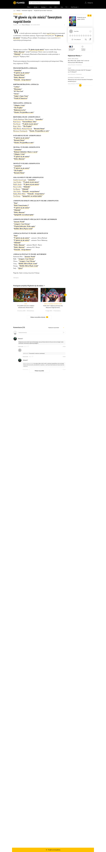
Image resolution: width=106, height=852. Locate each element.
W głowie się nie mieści (36, 49)
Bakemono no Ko (19, 110)
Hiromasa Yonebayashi (20, 131)
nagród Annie (51, 33)
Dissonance (17, 89)
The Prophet (18, 107)
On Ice (16, 94)
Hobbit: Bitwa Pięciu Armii (23, 228)
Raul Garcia (17, 122)
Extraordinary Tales (29, 121)
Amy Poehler (17, 182)
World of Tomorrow (20, 98)
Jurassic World (19, 221)
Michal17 (20, 338)
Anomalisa (17, 70)
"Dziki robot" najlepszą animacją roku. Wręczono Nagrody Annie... (53, 306)
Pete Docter (16, 124)
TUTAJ (26, 63)
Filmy (69, 58)
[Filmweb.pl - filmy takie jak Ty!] (18, 2)
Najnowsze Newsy (74, 56)
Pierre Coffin (17, 187)
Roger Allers (17, 126)
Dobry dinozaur (19, 52)
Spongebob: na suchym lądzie (32, 196)
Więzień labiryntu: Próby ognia (24, 226)
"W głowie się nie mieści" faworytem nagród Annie (43, 10)
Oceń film (76, 31)
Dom (15, 203)
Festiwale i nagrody (27, 10)
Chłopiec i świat (19, 105)
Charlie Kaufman (18, 119)
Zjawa (20, 268)
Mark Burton (17, 128)
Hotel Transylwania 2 (21, 205)
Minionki (17, 54)
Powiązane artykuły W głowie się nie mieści (28, 286)
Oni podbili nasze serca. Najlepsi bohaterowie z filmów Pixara (25, 306)
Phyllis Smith (17, 184)
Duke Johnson (29, 119)
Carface (16, 87)
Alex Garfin (17, 191)
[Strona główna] (14, 10)
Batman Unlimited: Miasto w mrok (25, 152)
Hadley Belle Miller (19, 194)
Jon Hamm (16, 189)
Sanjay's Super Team (21, 96)
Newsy (18, 10)
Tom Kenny (16, 196)
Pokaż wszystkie (39, 370)
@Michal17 (26, 353)
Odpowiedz (20, 346)
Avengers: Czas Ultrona (21, 224)
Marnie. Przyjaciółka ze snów (23, 112)
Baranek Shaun (19, 75)
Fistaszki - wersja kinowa (22, 80)
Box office (75, 58)
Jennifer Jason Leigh (19, 180)
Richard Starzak (27, 128)
